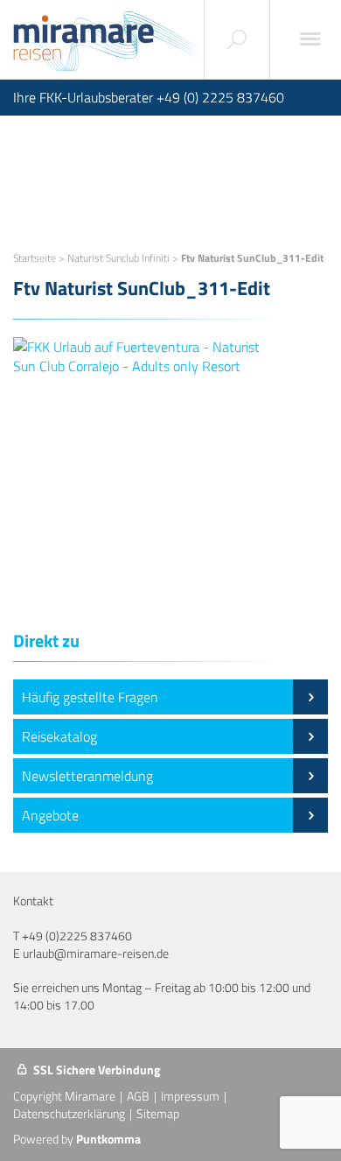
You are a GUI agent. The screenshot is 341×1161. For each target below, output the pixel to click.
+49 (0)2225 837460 (77, 935)
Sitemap (157, 1113)
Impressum (190, 1096)
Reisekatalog (59, 736)
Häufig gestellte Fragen (90, 696)
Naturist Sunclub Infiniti (118, 258)
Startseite (34, 258)
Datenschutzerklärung (69, 1113)
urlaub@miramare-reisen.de (96, 953)
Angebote (50, 815)
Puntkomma (108, 1138)
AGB (138, 1096)
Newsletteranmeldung (87, 775)
